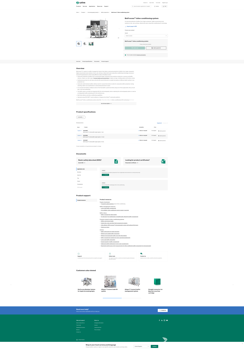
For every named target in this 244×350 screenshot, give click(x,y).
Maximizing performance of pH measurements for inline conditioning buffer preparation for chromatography (126, 245)
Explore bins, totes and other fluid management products (114, 223)
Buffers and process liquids (107, 221)
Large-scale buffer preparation (108, 239)
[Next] (233, 284)
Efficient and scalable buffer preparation (110, 233)
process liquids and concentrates (101, 78)
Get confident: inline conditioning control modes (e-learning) (115, 210)
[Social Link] (159, 320)
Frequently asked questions (107, 203)
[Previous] (10, 284)
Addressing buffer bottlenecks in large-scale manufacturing (114, 243)
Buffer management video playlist (109, 214)
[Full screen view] (118, 38)
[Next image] (119, 28)
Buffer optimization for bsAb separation (110, 231)
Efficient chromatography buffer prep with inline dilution (114, 235)
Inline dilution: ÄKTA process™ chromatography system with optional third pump (119, 225)
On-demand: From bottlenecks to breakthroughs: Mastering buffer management (119, 216)
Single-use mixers (105, 227)
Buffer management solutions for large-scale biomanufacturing (115, 237)
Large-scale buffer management (108, 208)
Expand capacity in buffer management (110, 241)
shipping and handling (141, 55)
